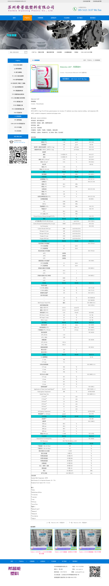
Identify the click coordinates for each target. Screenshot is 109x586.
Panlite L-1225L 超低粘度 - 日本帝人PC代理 (90, 552)
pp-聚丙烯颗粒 (18, 68)
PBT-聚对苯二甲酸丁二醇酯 (18, 83)
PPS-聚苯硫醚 (18, 120)
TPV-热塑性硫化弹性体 (18, 94)
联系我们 (93, 18)
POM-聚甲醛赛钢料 (18, 79)
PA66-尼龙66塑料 (17, 65)
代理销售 (40, 18)
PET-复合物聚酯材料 (18, 87)
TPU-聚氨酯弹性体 (18, 90)
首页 (14, 18)
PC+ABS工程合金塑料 (18, 76)
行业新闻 (66, 18)
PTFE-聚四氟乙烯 (18, 101)
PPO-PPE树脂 (18, 127)
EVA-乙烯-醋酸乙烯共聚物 (18, 98)
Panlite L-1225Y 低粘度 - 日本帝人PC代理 (41, 552)
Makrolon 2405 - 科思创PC (58, 522)
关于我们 (80, 18)
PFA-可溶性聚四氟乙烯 (18, 109)
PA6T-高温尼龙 (18, 112)
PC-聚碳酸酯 (18, 116)
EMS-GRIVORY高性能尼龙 (18, 123)
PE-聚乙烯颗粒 (18, 72)
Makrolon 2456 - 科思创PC (80, 522)
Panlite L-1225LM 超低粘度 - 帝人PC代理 (65, 552)
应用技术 (53, 18)
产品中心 (27, 18)
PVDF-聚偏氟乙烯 (18, 105)
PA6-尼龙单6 (18, 131)
